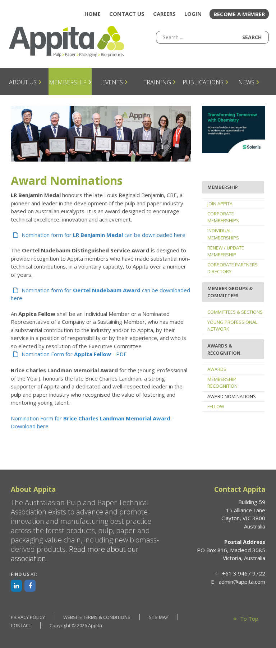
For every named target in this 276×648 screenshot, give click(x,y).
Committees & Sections (235, 312)
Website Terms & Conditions (96, 617)
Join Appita (220, 203)
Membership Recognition (222, 382)
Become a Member (239, 14)
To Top (248, 618)
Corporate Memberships (223, 217)
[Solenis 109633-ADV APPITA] (233, 128)
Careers (164, 13)
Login (193, 13)
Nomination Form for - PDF (74, 354)
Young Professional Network (232, 325)
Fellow (215, 406)
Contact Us (126, 13)
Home (92, 13)
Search (252, 37)
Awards (216, 369)
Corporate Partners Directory (232, 268)
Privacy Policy (28, 617)
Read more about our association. (75, 553)
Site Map (159, 617)
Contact (21, 625)
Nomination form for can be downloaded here (103, 234)
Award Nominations (231, 396)
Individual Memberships (223, 234)
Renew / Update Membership (225, 251)
